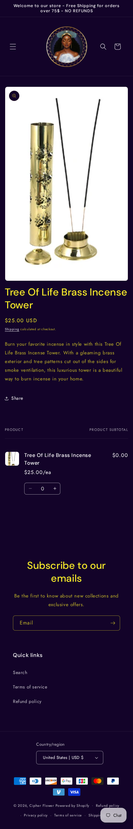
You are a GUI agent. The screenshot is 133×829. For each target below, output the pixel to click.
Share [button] (17, 398)
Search (20, 672)
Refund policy (27, 701)
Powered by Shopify (73, 805)
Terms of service (30, 687)
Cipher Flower (41, 805)
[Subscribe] (113, 623)
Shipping (12, 329)
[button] (13, 47)
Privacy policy (36, 815)
